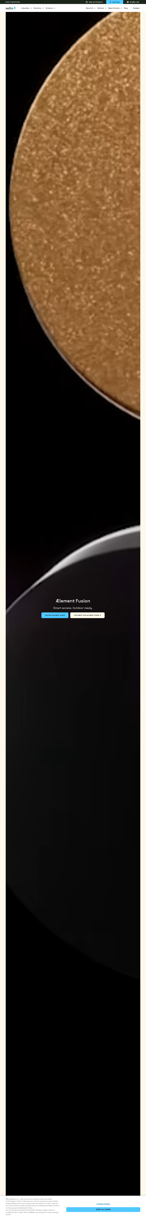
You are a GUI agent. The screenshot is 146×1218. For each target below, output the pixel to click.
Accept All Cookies (103, 1209)
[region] (73, 1207)
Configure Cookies (103, 1204)
